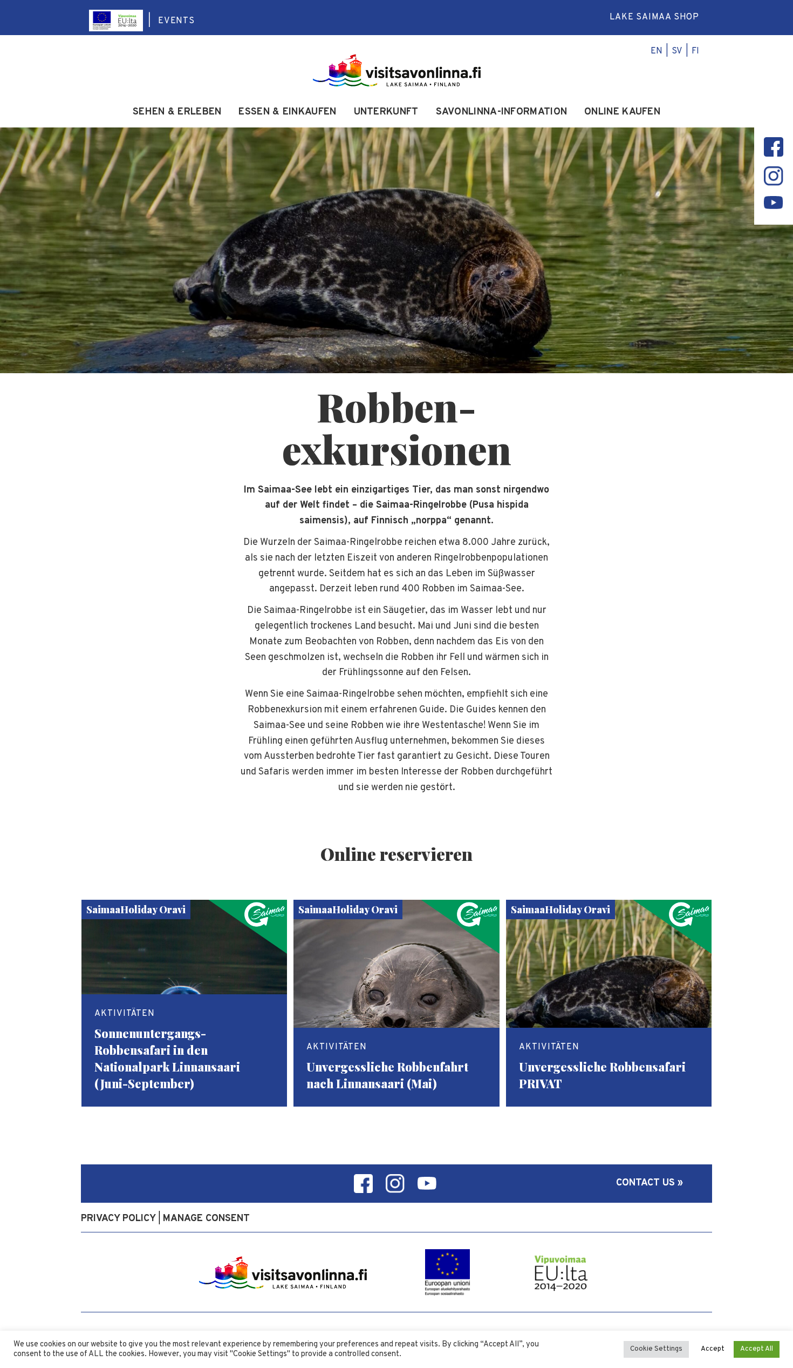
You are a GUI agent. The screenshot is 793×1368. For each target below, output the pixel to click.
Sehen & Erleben (177, 112)
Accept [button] (712, 1349)
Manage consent (206, 1218)
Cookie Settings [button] (656, 1349)
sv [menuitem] (677, 51)
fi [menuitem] (695, 51)
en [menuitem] (656, 51)
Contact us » (649, 1183)
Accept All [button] (756, 1349)
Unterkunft (386, 112)
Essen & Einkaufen (287, 112)
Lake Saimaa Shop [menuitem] (654, 17)
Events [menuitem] (176, 21)
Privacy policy (118, 1218)
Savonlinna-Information (502, 112)
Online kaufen (622, 112)
